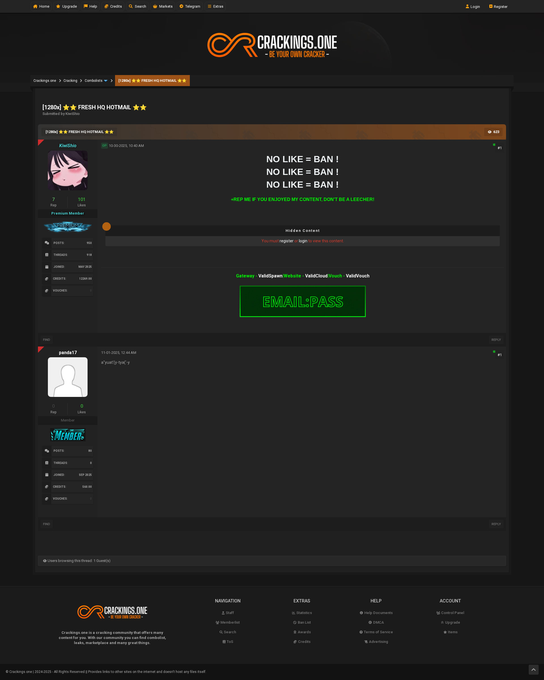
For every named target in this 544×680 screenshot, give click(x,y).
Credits (115, 6)
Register (500, 6)
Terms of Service (378, 632)
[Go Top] (534, 670)
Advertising (378, 642)
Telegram (192, 6)
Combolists (94, 81)
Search (139, 6)
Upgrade (452, 622)
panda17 (68, 352)
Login (475, 6)
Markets (165, 6)
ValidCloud (316, 276)
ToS (229, 642)
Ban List (304, 622)
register (287, 241)
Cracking (70, 81)
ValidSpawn (270, 276)
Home (43, 6)
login (303, 241)
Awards (304, 632)
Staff (229, 613)
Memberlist (230, 622)
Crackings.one (44, 81)
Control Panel (452, 613)
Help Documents (378, 613)
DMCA (378, 622)
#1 (500, 148)
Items (452, 632)
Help (92, 6)
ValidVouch (357, 276)
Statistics (304, 613)
